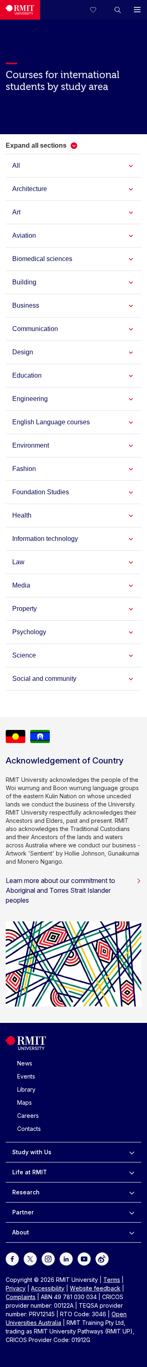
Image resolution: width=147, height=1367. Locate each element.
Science (24, 655)
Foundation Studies (40, 492)
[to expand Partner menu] (131, 1212)
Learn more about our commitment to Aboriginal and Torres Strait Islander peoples (60, 890)
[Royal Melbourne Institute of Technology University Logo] (20, 10)
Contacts (29, 1128)
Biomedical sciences (42, 258)
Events (26, 1076)
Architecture (29, 188)
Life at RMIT (29, 1172)
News (24, 1063)
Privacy (16, 1288)
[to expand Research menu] (131, 1192)
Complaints (21, 1296)
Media (21, 585)
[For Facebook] (12, 1257)
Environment (30, 445)
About (20, 1232)
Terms (111, 1279)
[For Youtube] (84, 1257)
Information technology (45, 538)
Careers (28, 1115)
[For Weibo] (102, 1257)
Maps (24, 1102)
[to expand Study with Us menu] (131, 1152)
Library (26, 1089)
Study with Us (31, 1152)
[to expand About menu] (131, 1232)
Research (26, 1192)
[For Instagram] (48, 1257)
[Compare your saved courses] (98, 10)
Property (24, 608)
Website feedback (95, 1288)
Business (25, 305)
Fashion (24, 468)
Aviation (24, 235)
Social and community (44, 678)
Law (18, 562)
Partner (23, 1212)
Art (16, 212)
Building (24, 282)
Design (22, 352)
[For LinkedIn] (66, 1257)
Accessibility (48, 1288)
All (16, 165)
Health (21, 515)
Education (27, 375)
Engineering (30, 398)
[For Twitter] (30, 1257)
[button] (117, 10)
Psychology (29, 631)
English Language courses (51, 422)
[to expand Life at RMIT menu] (131, 1172)
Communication (35, 328)
